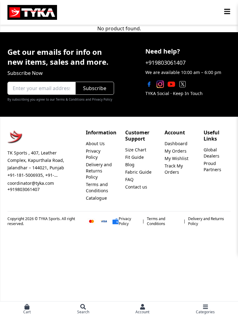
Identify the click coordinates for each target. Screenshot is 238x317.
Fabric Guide (138, 172)
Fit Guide (134, 157)
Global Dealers (211, 153)
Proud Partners (212, 166)
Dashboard (176, 143)
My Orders (176, 151)
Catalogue (96, 198)
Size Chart (135, 150)
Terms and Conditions (97, 187)
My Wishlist (176, 158)
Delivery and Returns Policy (99, 171)
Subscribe (94, 88)
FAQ (129, 179)
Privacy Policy (93, 154)
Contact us (136, 187)
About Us (95, 143)
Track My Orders (174, 169)
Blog (129, 164)
